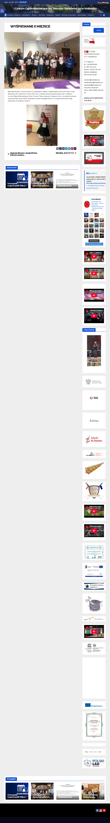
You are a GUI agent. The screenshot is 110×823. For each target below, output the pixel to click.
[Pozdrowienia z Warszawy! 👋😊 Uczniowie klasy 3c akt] (96, 220)
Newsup (62, 820)
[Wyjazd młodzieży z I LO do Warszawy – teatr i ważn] (96, 230)
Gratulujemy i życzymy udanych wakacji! (41, 185)
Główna (10, 15)
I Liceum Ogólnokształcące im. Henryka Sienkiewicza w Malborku (55, 8)
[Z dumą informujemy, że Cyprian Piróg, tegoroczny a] (86, 220)
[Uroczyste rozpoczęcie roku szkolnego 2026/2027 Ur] (86, 215)
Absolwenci (82, 15)
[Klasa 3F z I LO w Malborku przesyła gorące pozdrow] (102, 225)
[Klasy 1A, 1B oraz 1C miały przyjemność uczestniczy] (96, 225)
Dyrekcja (17, 15)
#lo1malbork (90, 183)
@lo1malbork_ (92, 173)
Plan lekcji (72, 15)
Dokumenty (26, 15)
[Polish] (103, 2)
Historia (42, 15)
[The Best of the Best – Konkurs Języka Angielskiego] (102, 220)
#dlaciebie (97, 183)
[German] (101, 2)
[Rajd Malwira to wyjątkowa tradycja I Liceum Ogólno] (91, 225)
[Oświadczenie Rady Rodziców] (102, 215)
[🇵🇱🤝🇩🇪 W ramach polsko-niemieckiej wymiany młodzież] (96, 236)
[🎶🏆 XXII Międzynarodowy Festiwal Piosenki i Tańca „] (86, 230)
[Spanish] (105, 2)
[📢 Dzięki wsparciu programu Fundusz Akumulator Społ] (86, 225)
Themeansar (69, 820)
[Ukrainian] (107, 2)
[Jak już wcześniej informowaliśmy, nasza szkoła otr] (91, 236)
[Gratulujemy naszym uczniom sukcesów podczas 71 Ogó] (102, 230)
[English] (99, 2)
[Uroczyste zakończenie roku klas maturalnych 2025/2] (102, 236)
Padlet (34, 15)
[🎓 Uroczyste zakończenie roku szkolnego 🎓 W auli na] (96, 215)
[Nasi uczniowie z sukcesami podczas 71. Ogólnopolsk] (91, 230)
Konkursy (50, 15)
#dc (102, 183)
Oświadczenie (65, 185)
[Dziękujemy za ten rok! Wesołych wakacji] (91, 215)
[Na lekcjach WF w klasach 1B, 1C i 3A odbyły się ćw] (86, 236)
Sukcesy (91, 15)
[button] (2, 11)
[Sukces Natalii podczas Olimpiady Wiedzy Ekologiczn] (91, 220)
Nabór (57, 15)
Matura (64, 15)
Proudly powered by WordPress (45, 820)
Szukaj (86, 24)
